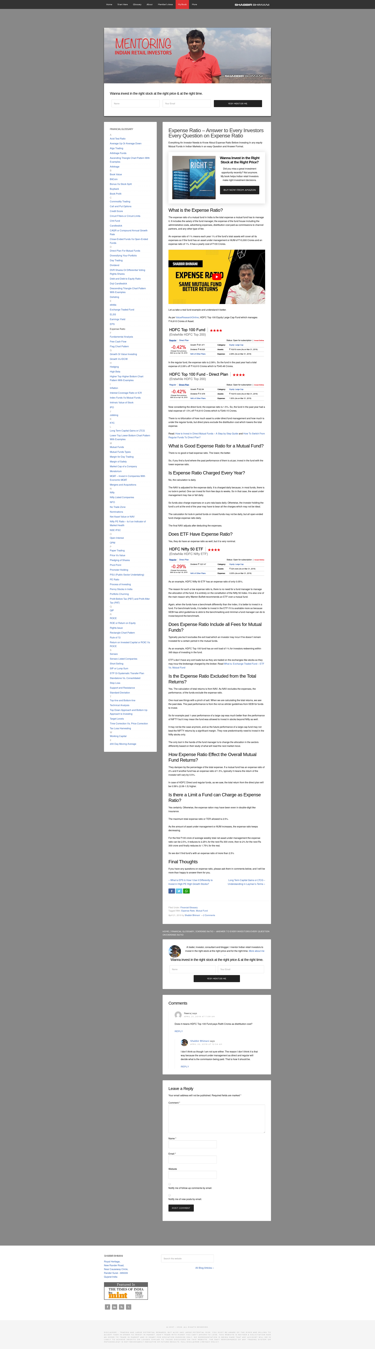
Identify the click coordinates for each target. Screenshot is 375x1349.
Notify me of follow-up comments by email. (190, 1188)
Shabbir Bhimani (252, 4)
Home (166, 931)
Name (172, 1138)
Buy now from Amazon (240, 190)
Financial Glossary (189, 907)
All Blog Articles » (204, 1267)
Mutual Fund (202, 910)
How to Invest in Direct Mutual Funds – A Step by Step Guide (206, 433)
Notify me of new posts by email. (185, 1199)
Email (172, 1153)
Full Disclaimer (190, 1342)
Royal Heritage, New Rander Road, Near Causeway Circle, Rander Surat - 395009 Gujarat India (116, 1269)
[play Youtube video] (216, 277)
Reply (179, 1031)
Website (172, 1169)
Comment (174, 1102)
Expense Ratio (188, 910)
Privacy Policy (210, 1342)
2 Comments (209, 915)
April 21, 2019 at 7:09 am (199, 1017)
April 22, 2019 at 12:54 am (206, 1044)
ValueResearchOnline (187, 317)
